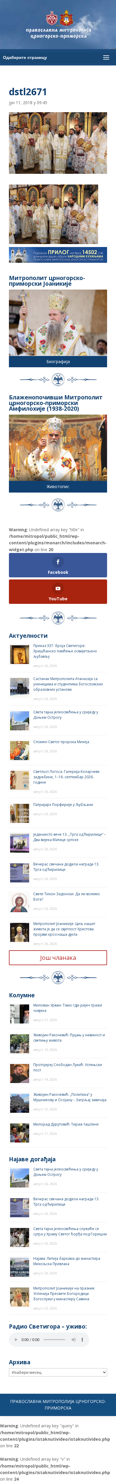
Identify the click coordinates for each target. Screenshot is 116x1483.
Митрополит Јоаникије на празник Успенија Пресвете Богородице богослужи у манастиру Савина (64, 1293)
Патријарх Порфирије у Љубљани (63, 804)
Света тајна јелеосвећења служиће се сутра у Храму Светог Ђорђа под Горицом (70, 1231)
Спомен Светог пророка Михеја (61, 741)
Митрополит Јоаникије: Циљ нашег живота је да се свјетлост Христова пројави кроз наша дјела (64, 929)
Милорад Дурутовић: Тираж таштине (66, 1124)
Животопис (58, 486)
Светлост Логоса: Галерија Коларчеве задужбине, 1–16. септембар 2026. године (66, 777)
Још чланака (58, 958)
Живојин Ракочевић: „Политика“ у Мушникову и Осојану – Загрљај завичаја (69, 1097)
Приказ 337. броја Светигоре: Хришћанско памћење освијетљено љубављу (65, 651)
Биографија (58, 361)
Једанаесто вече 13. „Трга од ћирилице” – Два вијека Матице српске (69, 837)
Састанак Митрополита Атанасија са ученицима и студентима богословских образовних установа (68, 684)
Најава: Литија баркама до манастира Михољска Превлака (66, 1261)
